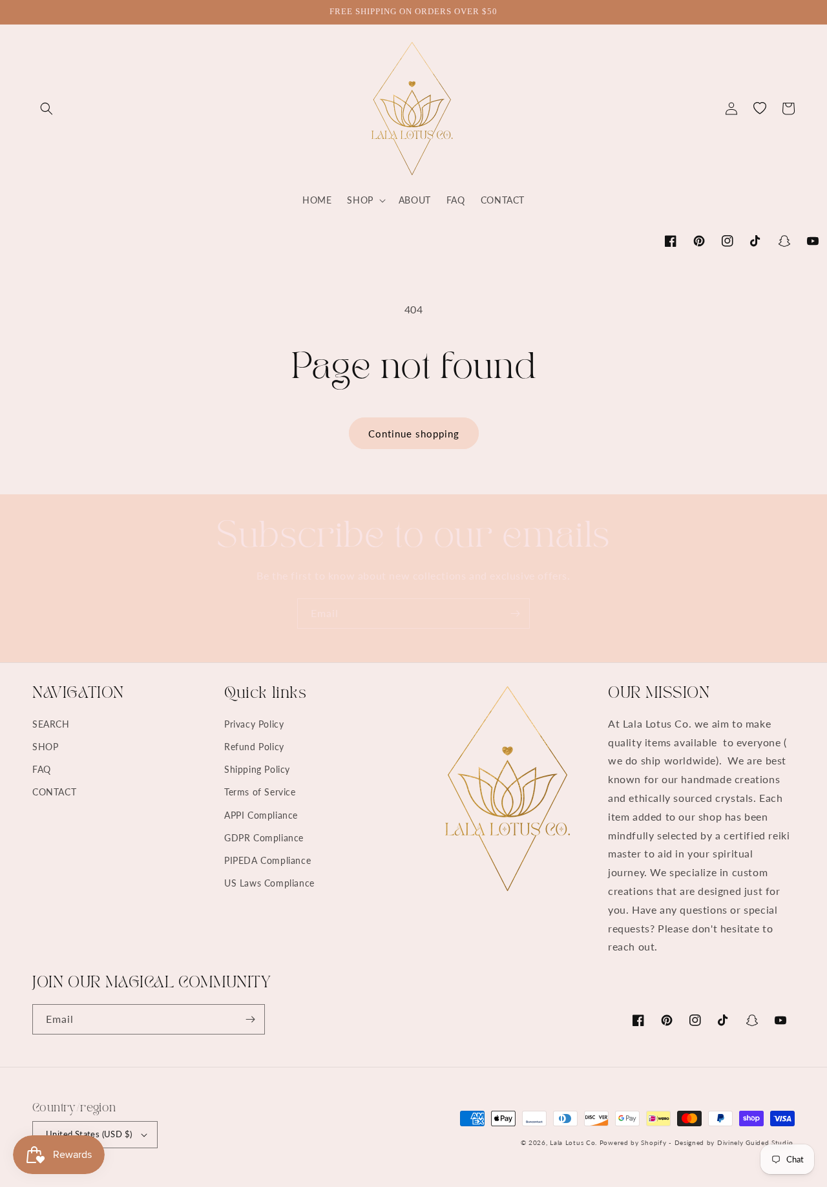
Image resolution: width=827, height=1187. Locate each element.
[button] (46, 108)
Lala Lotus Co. (573, 1142)
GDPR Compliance (264, 837)
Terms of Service (260, 791)
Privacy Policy (254, 724)
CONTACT (54, 791)
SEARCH (51, 724)
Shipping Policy (257, 769)
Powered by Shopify (633, 1142)
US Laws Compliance (269, 882)
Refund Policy (254, 746)
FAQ (41, 769)
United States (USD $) (89, 1134)
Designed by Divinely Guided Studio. (735, 1142)
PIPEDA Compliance (267, 860)
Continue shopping (413, 433)
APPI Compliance (261, 815)
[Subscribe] (515, 613)
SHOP (45, 746)
